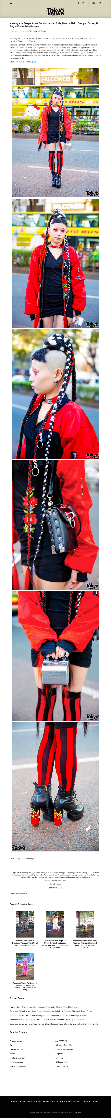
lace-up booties (78, 875)
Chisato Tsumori (17, 1049)
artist (19, 873)
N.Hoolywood (61, 1062)
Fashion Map (66, 1101)
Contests (86, 1101)
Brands (46, 1101)
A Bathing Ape (16, 1041)
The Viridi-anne (62, 1066)
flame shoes (16, 875)
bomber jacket (39, 873)
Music (77, 1101)
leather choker (90, 875)
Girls (59, 884)
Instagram (31, 62)
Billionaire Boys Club (64, 1045)
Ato (11, 1045)
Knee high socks (64, 875)
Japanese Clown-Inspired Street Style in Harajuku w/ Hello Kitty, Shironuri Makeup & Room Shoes (55, 944)
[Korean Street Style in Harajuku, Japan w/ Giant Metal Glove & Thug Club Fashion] (25, 924)
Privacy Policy (76, 1113)
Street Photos (34, 1101)
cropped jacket (72, 873)
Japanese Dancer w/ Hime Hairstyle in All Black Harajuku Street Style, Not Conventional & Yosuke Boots (54, 1024)
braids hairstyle (59, 873)
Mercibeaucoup (16, 1062)
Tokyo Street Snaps (37, 31)
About (95, 1101)
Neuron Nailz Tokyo (59, 881)
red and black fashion (57, 877)
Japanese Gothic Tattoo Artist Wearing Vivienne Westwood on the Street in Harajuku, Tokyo (85, 944)
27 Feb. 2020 (22, 31)
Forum (55, 1101)
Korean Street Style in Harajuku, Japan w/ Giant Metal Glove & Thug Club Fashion (25, 943)
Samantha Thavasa (18, 1066)
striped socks (84, 877)
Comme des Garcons (64, 1049)
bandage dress (27, 873)
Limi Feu (59, 1058)
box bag (49, 873)
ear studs (95, 873)
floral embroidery (28, 875)
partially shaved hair (40, 877)
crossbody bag (84, 873)
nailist (28, 877)
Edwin (12, 1054)
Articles (22, 1101)
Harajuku (59, 888)
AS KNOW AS (61, 1041)
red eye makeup (72, 877)
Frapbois (59, 1054)
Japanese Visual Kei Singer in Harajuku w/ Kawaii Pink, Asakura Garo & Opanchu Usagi (25, 986)
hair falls (39, 875)
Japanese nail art (50, 875)
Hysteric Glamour (17, 1058)
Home (14, 1101)
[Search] (100, 3)
